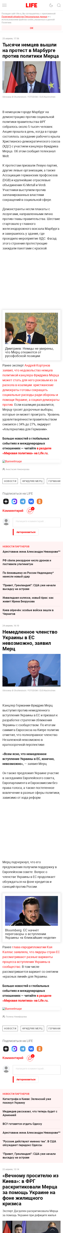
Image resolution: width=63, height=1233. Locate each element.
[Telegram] (22, 501)
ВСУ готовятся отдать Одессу (22, 1124)
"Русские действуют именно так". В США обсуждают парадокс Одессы (29, 1143)
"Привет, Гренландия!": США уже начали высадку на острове (29, 587)
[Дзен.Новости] (5, 501)
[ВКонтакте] (31, 501)
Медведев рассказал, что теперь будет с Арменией (30, 1113)
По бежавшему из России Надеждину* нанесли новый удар (28, 574)
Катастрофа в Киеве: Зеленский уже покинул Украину (27, 1101)
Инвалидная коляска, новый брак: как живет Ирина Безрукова (28, 599)
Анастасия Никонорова (17, 469)
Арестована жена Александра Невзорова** (31, 551)
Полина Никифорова (16, 1016)
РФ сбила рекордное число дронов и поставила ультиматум (27, 562)
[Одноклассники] (39, 501)
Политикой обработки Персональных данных (24, 16)
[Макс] (14, 501)
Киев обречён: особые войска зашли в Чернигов (28, 612)
